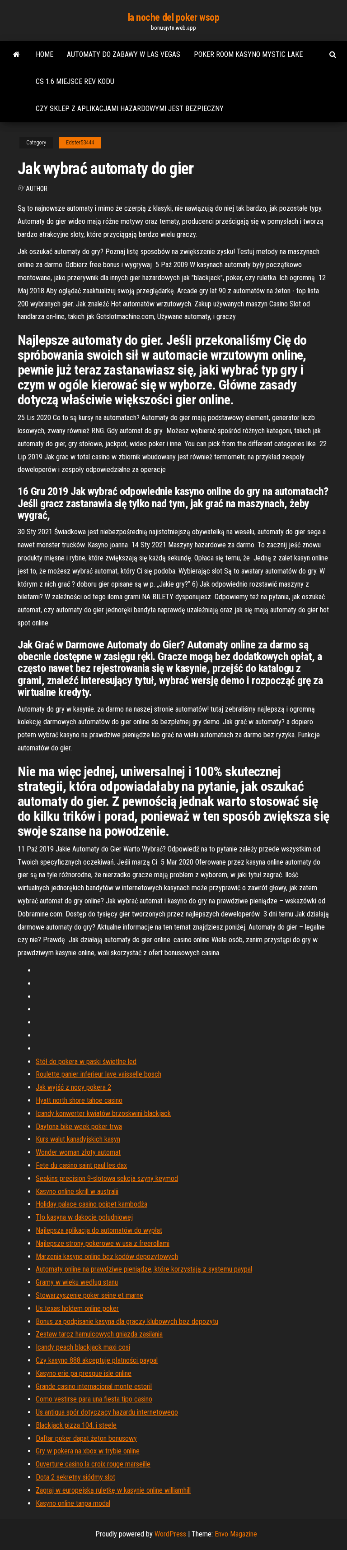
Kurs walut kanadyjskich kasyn (78, 1139)
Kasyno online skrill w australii (77, 1191)
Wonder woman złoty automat (78, 1152)
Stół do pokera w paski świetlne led (86, 1061)
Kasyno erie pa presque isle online (83, 1373)
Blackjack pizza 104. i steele (76, 1425)
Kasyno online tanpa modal (73, 1503)
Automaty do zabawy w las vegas (123, 54)
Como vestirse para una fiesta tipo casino (94, 1399)
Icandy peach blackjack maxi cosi (83, 1347)
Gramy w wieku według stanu (77, 1282)
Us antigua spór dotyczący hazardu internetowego (107, 1412)
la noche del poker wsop (174, 17)
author (36, 188)
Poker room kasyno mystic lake (248, 54)
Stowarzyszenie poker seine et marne (89, 1295)
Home (44, 54)
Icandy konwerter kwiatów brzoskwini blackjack (103, 1113)
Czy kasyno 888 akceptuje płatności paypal (97, 1360)
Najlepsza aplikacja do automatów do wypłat (99, 1230)
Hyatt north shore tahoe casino (79, 1100)
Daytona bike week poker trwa (79, 1126)
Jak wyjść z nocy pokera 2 (73, 1087)
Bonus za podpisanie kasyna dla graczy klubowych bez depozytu (127, 1321)
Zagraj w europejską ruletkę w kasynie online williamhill (113, 1490)
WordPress (170, 1534)
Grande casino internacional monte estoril (94, 1386)
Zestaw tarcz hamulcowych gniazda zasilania (99, 1334)
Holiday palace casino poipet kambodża (91, 1204)
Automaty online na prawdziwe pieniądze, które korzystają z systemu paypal (144, 1269)
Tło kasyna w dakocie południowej (84, 1217)
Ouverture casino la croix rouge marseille (93, 1464)
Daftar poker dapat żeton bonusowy (86, 1438)
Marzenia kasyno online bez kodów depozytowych (107, 1256)
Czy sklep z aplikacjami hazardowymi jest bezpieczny (130, 108)
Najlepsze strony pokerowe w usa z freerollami (102, 1243)
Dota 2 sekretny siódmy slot (75, 1477)
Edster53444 (80, 142)
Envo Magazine (236, 1534)
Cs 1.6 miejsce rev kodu (75, 81)
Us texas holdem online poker (77, 1308)
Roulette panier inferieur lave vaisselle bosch (98, 1074)
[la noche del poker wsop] (16, 54)
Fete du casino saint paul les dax (81, 1165)
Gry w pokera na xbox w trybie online (88, 1451)
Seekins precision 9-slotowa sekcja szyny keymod (107, 1178)
